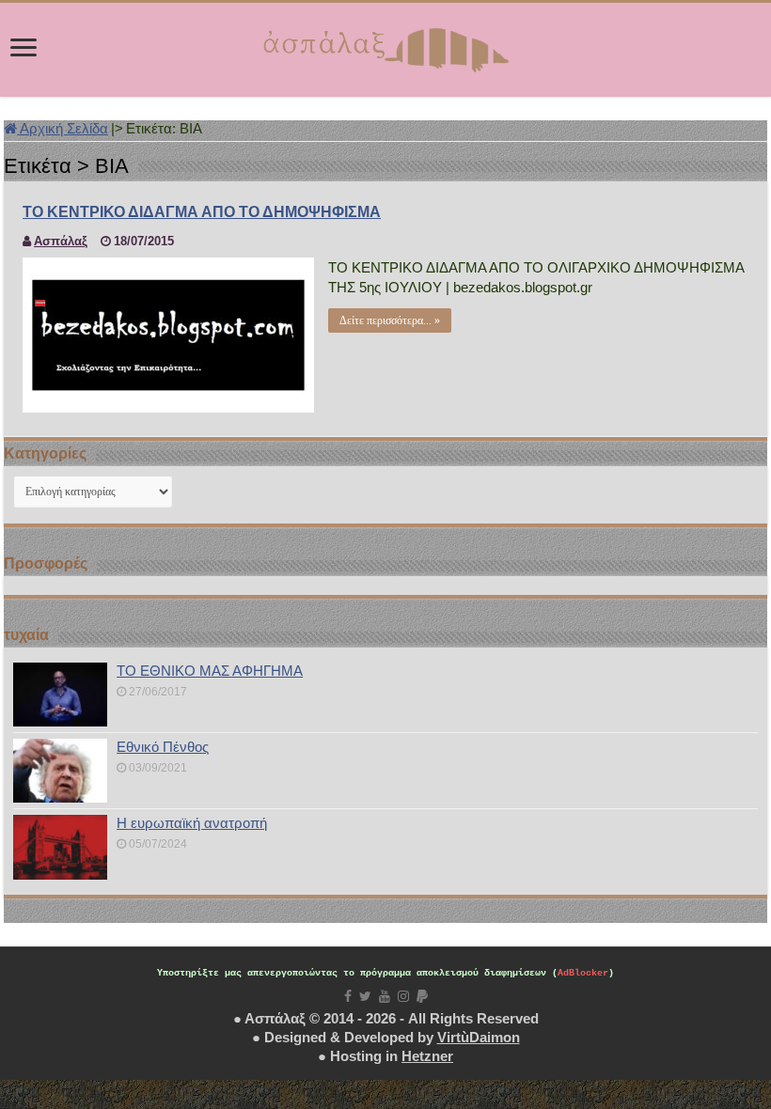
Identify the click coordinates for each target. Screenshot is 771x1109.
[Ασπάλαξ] (385, 46)
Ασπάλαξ (60, 241)
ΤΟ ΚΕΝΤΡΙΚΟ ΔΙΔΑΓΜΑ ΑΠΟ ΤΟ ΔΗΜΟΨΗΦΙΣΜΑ (202, 212)
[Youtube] (384, 996)
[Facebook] (348, 996)
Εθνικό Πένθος (163, 747)
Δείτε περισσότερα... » (389, 320)
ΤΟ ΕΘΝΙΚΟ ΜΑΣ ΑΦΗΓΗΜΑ (210, 671)
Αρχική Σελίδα (62, 128)
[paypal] (422, 996)
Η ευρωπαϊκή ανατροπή (192, 823)
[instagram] (403, 996)
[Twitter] (365, 996)
